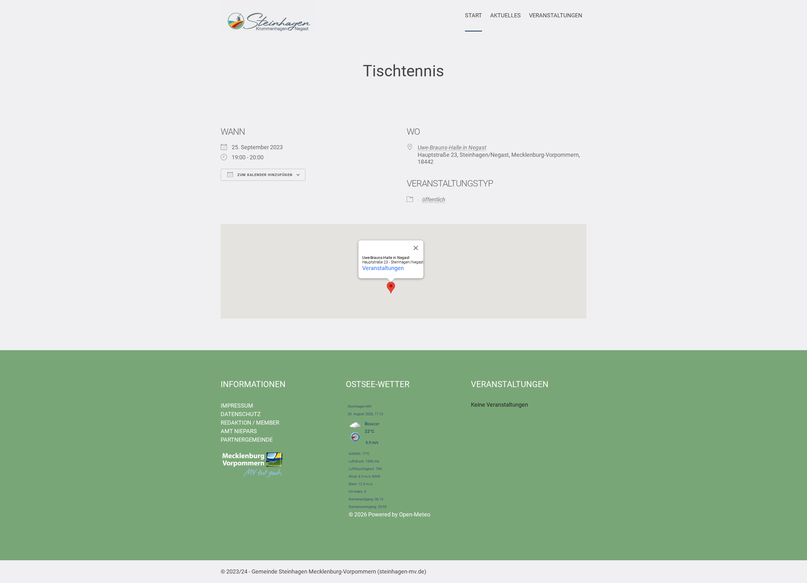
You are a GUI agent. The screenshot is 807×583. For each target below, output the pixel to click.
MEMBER (267, 422)
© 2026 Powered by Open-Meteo (389, 514)
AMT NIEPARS (239, 431)
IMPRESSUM (237, 405)
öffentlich (433, 199)
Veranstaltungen (383, 268)
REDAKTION (236, 422)
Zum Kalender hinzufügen (264, 175)
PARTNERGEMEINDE (247, 439)
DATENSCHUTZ (241, 414)
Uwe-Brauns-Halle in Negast (452, 147)
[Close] (415, 248)
